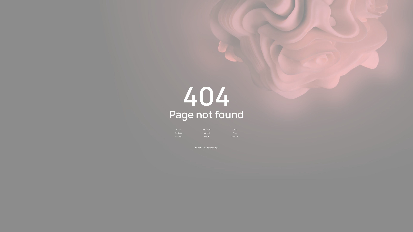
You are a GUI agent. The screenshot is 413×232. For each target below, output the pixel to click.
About (206, 137)
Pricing (178, 137)
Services (178, 133)
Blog (235, 133)
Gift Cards (206, 129)
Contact (235, 137)
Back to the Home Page (206, 147)
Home (178, 129)
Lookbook (206, 133)
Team (235, 129)
